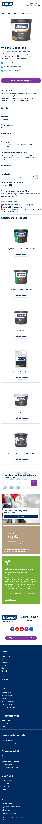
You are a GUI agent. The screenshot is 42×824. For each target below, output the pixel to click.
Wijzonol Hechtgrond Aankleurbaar (21, 453)
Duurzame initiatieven (10, 768)
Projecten (5, 726)
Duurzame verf (7, 756)
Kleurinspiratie (7, 704)
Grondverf (5, 662)
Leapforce (18, 820)
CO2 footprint (7, 765)
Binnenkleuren (7, 693)
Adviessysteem (7, 810)
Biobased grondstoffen (10, 762)
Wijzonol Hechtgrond (21, 372)
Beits (3, 668)
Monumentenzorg (9, 743)
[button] (21, 80)
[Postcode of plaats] (34, 483)
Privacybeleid (7, 803)
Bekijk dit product (21, 254)
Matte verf (6, 665)
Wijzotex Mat (21, 331)
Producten (6, 656)
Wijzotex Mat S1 (21, 412)
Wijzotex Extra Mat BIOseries (21, 290)
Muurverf (5, 659)
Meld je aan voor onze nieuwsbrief (21, 638)
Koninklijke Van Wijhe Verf (11, 813)
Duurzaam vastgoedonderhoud (13, 759)
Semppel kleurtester (9, 707)
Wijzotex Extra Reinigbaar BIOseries (21, 249)
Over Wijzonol (7, 781)
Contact (5, 789)
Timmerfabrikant (8, 740)
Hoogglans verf (7, 674)
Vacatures (5, 784)
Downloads (6, 786)
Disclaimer (5, 800)
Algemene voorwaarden (11, 807)
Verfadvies (5, 680)
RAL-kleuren (6, 699)
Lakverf (4, 677)
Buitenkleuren (7, 696)
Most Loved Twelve (9, 702)
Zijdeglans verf (7, 671)
